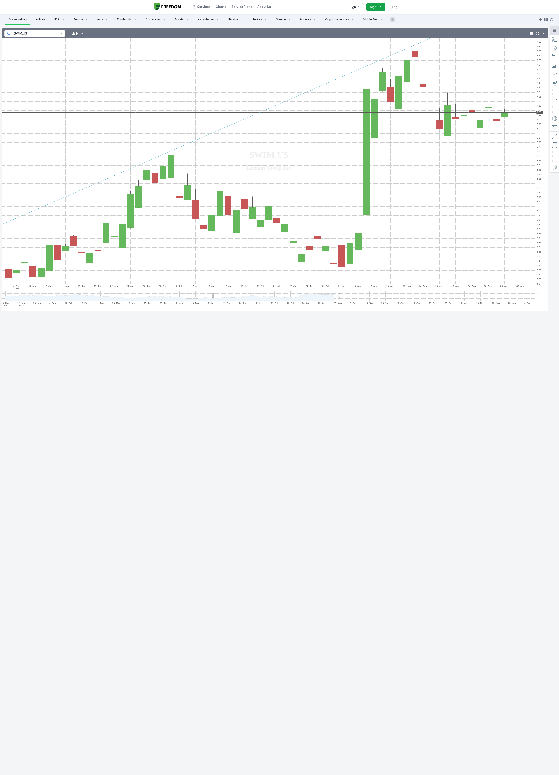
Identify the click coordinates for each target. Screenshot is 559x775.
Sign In (354, 7)
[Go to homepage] (167, 6)
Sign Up (375, 7)
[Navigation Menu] (403, 7)
